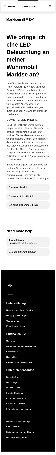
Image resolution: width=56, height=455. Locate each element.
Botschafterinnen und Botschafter (21, 346)
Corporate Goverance (16, 398)
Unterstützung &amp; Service (19, 310)
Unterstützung (29, 6)
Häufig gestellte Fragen (17, 315)
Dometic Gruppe (13, 377)
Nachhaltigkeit (12, 382)
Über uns (10, 341)
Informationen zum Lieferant (19, 409)
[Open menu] (50, 6)
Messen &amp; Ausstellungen (19, 362)
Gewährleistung (13, 321)
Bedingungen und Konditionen (20, 432)
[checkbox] (28, 187)
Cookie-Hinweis (13, 427)
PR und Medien (13, 388)
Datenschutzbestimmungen (18, 421)
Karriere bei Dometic (15, 404)
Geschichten (12, 351)
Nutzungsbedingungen (16, 437)
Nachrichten (11, 357)
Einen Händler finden (15, 326)
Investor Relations (14, 393)
